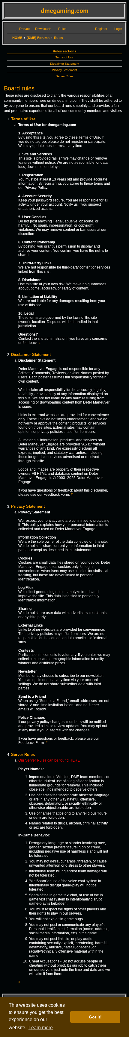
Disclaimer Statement (64, 63)
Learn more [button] (40, 1027)
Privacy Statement (64, 70)
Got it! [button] (95, 1017)
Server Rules (65, 76)
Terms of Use (65, 57)
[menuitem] (22, 28)
